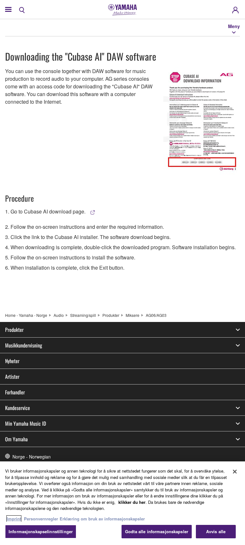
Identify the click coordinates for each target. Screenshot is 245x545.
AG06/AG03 (156, 315)
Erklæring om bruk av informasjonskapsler (102, 519)
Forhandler (15, 392)
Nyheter (12, 361)
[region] (122, 503)
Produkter (110, 315)
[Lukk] (235, 472)
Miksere (132, 315)
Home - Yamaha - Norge (26, 315)
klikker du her (131, 502)
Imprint (14, 519)
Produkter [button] (14, 329)
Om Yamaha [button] (16, 439)
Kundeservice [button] (17, 408)
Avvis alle (216, 531)
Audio (59, 315)
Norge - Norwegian (31, 456)
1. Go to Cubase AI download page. (46, 211)
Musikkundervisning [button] (23, 345)
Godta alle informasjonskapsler (156, 531)
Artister (12, 376)
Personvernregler (41, 519)
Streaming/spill (83, 315)
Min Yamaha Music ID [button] (25, 423)
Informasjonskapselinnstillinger (41, 531)
